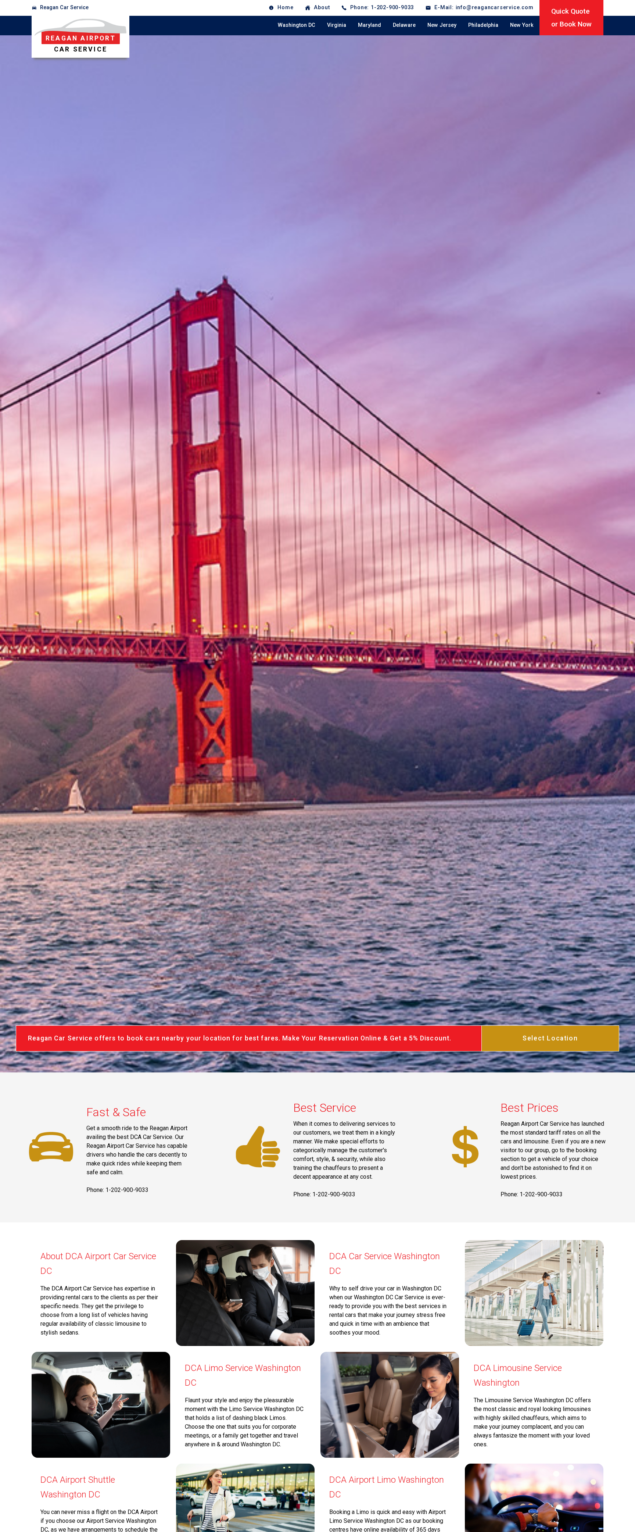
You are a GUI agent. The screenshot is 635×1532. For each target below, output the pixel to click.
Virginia (336, 25)
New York (522, 25)
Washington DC (296, 25)
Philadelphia (483, 25)
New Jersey (441, 25)
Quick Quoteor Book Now (571, 17)
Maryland (369, 25)
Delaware (404, 25)
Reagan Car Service (64, 7)
